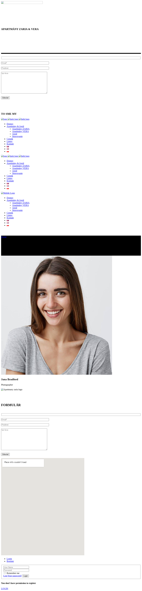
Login (9, 559)
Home (4, 237)
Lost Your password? (12, 576)
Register (10, 561)
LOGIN (4, 588)
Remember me (13, 573)
